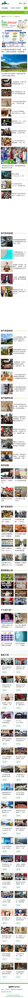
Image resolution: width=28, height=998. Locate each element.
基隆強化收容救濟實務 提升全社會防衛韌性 (20, 884)
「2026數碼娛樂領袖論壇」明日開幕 (7, 722)
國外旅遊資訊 (7, 506)
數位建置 (3, 992)
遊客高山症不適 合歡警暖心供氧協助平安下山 (21, 686)
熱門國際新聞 (7, 398)
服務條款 (13, 989)
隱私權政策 (19, 989)
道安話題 (5, 465)
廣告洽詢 (9, 992)
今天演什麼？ (7, 610)
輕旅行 (4, 941)
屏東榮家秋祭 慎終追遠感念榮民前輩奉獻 (21, 740)
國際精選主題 (7, 570)
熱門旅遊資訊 (7, 330)
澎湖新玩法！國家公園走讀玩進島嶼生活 (7, 866)
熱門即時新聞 (7, 233)
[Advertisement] (14, 216)
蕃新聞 (4, 672)
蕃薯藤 (5, 3)
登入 (20, 3)
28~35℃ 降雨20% (13, 16)
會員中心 (7, 989)
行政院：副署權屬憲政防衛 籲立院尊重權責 (21, 866)
